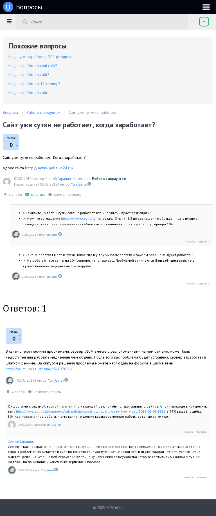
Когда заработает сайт (27, 92)
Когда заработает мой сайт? (32, 65)
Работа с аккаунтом (109, 178)
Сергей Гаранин (58, 178)
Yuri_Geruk (79, 184)
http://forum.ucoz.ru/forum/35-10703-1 (39, 369)
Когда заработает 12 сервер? (34, 83)
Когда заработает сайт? (28, 74)
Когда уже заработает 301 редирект (40, 56)
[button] (9, 21)
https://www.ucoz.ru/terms (81, 218)
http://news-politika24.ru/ (49, 167)
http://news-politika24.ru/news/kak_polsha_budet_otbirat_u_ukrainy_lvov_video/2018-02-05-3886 (91, 411)
